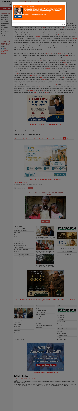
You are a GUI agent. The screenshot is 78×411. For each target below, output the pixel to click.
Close (63, 24)
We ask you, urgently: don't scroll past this (24, 6)
